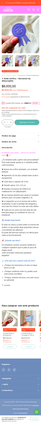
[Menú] (38, 10)
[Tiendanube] (20, 413)
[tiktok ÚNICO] (14, 370)
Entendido (34, 419)
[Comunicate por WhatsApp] (36, 411)
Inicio (3, 75)
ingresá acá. (35, 405)
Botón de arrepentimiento (20, 409)
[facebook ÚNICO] (9, 370)
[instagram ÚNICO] (3, 370)
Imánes (14, 75)
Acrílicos (8, 75)
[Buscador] (29, 10)
